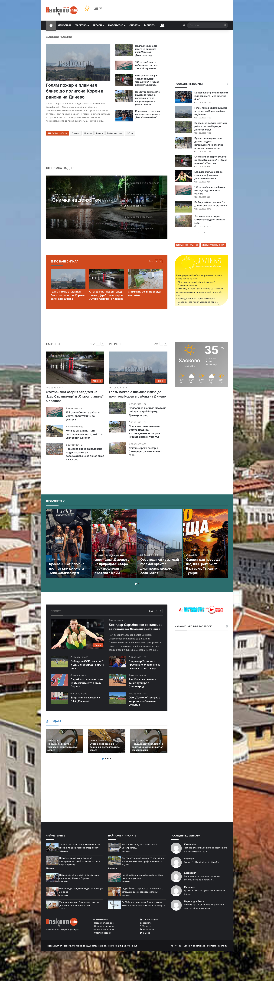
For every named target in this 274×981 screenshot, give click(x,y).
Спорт (133, 25)
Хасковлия (190, 872)
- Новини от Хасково (103, 923)
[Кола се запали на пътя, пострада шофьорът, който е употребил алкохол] (54, 431)
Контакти (222, 945)
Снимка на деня (62, 168)
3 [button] (107, 758)
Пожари (88, 133)
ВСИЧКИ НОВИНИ (58, 133)
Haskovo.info (68, 945)
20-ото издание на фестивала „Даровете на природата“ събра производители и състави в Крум (112, 564)
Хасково (81, 25)
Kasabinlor (190, 844)
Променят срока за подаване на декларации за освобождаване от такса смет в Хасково (79, 861)
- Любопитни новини (103, 929)
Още (151, 261)
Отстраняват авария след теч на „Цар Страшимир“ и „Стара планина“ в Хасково (210, 160)
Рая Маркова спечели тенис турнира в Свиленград (142, 683)
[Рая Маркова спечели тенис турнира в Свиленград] (117, 680)
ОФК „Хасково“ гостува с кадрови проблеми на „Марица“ (144, 701)
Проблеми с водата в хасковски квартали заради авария (62, 746)
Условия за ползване (194, 945)
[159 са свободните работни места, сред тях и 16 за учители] (124, 65)
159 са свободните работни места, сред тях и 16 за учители (146, 65)
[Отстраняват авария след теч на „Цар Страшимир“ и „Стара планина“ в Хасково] (124, 80)
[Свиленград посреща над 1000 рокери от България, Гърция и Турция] (205, 543)
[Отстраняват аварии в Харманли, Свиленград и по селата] (106, 741)
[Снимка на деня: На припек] (106, 207)
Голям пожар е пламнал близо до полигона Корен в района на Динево (74, 91)
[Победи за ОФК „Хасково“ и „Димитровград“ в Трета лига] (183, 207)
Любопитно (115, 25)
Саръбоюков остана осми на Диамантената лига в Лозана (87, 683)
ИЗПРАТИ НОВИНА (214, 245)
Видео (150, 25)
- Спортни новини (102, 933)
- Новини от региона (103, 926)
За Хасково (148, 929)
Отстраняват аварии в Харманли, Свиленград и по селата (105, 746)
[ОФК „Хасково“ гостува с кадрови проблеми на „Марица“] (117, 698)
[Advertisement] (201, 414)
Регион (97, 25)
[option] (106, 207)
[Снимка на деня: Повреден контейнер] (145, 279)
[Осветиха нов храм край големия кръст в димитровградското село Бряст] (159, 543)
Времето (76, 133)
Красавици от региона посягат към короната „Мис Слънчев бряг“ (147, 114)
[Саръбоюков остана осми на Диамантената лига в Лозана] (59, 679)
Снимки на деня (150, 919)
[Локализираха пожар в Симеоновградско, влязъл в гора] (183, 221)
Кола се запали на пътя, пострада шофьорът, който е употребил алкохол (84, 434)
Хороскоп (147, 926)
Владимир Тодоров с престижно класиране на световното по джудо (144, 665)
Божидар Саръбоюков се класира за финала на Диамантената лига (208, 175)
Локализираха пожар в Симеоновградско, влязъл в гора (209, 219)
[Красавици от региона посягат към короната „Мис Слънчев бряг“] (124, 115)
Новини (66, 25)
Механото (189, 887)
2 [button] (138, 583)
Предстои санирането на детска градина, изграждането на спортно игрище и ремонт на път (147, 97)
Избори (130, 133)
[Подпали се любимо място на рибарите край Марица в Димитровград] (124, 50)
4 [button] (110, 758)
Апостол (189, 858)
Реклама (211, 945)
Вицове (146, 933)
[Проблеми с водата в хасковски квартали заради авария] (64, 741)
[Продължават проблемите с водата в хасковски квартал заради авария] (149, 741)
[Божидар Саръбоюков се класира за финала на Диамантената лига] (183, 176)
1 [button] (136, 584)
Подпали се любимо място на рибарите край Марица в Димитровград (210, 126)
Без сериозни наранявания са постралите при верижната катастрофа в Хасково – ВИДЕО (143, 861)
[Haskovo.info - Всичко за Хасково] (62, 10)
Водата (99, 133)
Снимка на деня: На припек (84, 200)
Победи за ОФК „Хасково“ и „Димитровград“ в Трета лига (87, 665)
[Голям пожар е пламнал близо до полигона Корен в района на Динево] (78, 62)
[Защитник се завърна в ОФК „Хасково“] (59, 698)
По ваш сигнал (65, 261)
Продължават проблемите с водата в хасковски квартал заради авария (147, 746)
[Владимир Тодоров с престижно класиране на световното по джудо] (117, 661)
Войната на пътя (114, 133)
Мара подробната (194, 901)
